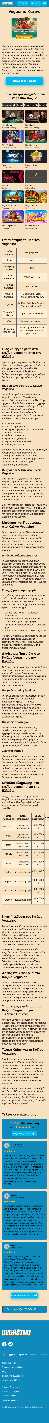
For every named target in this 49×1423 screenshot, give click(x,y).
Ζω (18, 105)
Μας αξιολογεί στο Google (24, 1134)
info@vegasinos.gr (10, 1400)
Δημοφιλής (7, 105)
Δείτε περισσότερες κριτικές (24, 1295)
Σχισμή (42, 105)
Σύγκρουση (29, 105)
